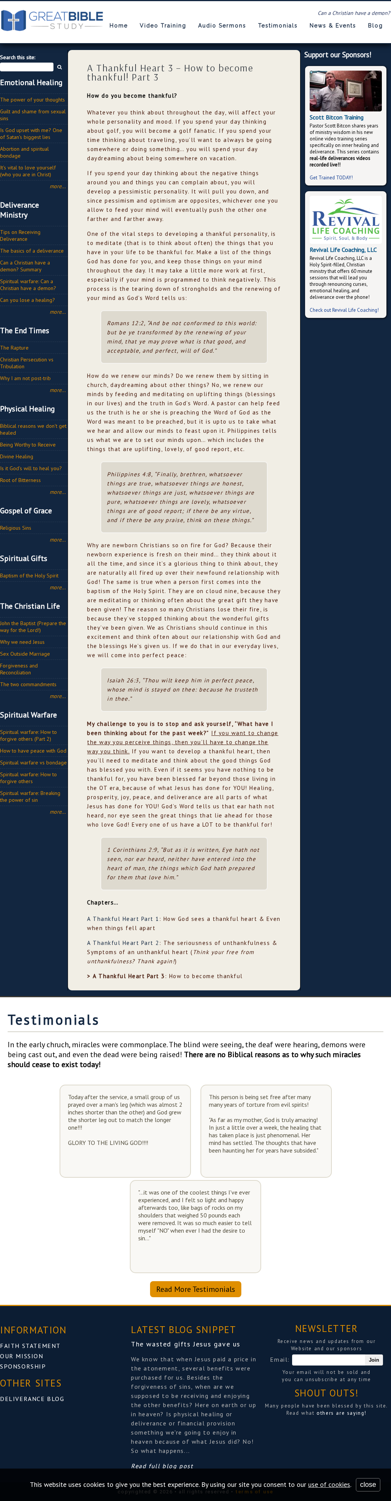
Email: (281, 1359)
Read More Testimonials (195, 1289)
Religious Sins (15, 527)
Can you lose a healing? (27, 300)
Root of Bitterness (20, 480)
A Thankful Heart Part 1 (123, 918)
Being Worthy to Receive (28, 444)
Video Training (163, 26)
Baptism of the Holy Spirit (29, 575)
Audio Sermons (222, 26)
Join (374, 1360)
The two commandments (28, 684)
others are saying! (342, 1412)
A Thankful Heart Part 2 (123, 942)
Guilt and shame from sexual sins (33, 115)
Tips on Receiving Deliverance (20, 235)
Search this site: (17, 57)
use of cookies (329, 1484)
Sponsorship (23, 1366)
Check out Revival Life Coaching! (344, 310)
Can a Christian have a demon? (354, 13)
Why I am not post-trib (25, 378)
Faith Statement (30, 1345)
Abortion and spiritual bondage (24, 152)
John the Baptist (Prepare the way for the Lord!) (33, 627)
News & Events (333, 26)
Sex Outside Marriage (25, 653)
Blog (375, 26)
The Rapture (14, 347)
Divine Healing (16, 456)
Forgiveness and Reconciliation (19, 669)
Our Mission (22, 1356)
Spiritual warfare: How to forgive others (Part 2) (28, 735)
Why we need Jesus (22, 641)
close (368, 1484)
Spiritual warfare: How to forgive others (28, 778)
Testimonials (278, 26)
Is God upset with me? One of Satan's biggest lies (31, 133)
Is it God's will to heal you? (31, 468)
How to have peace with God (33, 750)
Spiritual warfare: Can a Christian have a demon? (28, 285)
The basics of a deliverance (32, 250)
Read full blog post (162, 1466)
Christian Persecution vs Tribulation (26, 363)
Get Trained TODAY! (331, 177)
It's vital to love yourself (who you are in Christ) (28, 171)
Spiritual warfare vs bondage (33, 762)
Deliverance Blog (32, 1399)
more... (58, 186)
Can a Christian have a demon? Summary (25, 266)
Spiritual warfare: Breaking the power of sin (30, 796)
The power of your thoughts (32, 99)
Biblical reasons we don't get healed (33, 429)
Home (119, 26)
